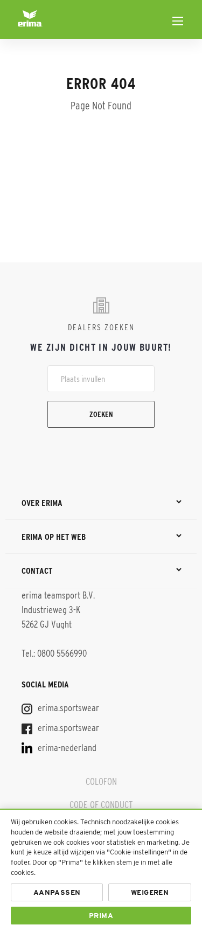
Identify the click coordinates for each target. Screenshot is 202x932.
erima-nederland (66, 747)
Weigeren (150, 892)
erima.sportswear (67, 708)
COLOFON (101, 781)
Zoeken (101, 414)
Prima (101, 916)
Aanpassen (57, 892)
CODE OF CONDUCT (101, 804)
